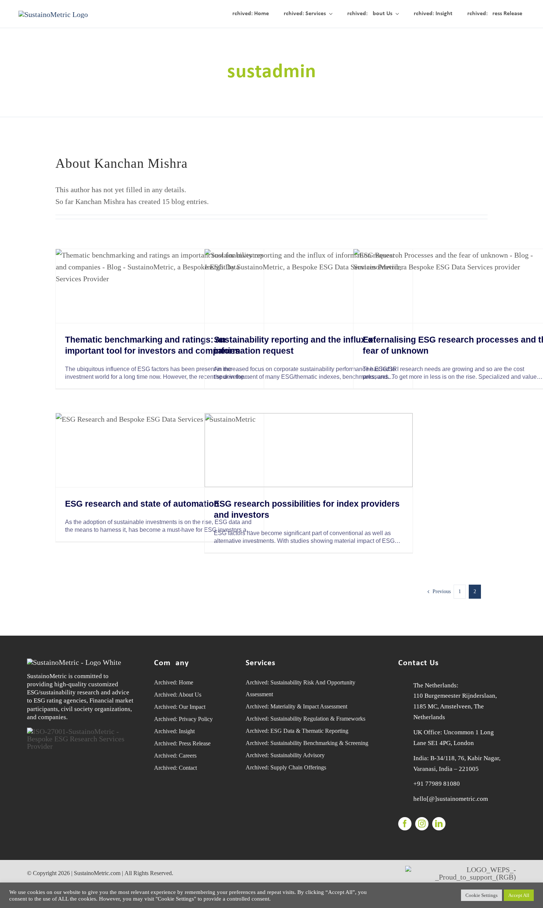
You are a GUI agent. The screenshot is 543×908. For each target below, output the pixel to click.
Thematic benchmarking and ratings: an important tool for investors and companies (152, 345)
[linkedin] (438, 823)
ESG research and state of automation (142, 504)
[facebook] (404, 823)
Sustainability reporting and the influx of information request (295, 345)
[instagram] (421, 823)
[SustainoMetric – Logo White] (74, 662)
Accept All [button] (518, 895)
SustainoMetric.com (97, 873)
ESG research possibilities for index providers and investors (307, 509)
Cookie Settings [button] (481, 895)
